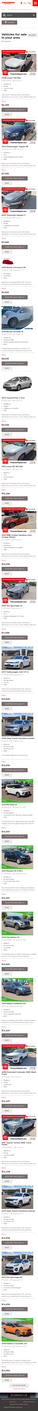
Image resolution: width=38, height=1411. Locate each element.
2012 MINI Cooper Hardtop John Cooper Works (17, 536)
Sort (33, 35)
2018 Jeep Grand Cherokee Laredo (18, 738)
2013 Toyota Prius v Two (13, 398)
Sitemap (32, 1407)
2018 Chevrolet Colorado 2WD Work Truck (19, 1073)
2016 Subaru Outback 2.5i (14, 1003)
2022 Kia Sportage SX (12, 1277)
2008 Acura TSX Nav (11, 78)
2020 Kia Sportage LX (12, 606)
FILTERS (10, 22)
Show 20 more (19, 1385)
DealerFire (6, 1401)
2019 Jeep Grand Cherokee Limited (18, 1211)
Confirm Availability (14, 110)
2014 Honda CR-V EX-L (12, 871)
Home (4, 9)
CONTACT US (20, 1395)
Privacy (26, 1407)
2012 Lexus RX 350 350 (12, 466)
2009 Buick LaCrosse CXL (14, 267)
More (4, 101)
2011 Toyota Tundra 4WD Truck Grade (16, 1144)
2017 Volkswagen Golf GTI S (15, 672)
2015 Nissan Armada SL (13, 332)
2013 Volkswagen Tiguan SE (15, 146)
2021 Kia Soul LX (9, 805)
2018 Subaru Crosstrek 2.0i (14, 1343)
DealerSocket (19, 1401)
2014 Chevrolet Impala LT (14, 215)
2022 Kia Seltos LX (10, 937)
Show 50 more (19, 1389)
